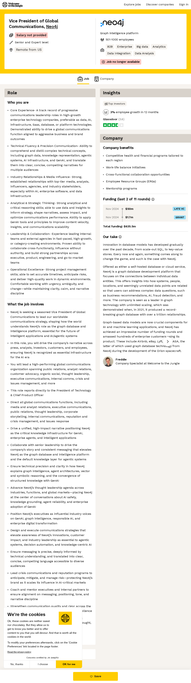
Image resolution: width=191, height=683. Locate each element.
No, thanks (16, 664)
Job (86, 78)
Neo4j (52, 26)
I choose (43, 664)
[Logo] (12, 4)
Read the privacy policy (19, 652)
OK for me (69, 664)
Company (107, 78)
